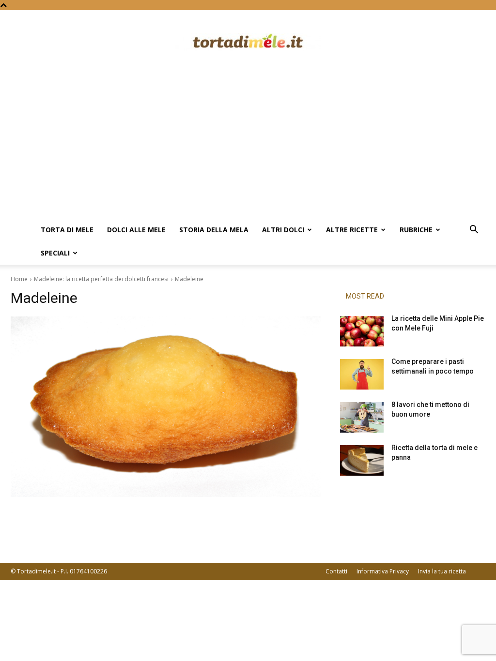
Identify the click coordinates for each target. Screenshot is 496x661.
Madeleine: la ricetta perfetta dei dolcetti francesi (101, 279)
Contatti (336, 571)
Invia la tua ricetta (442, 571)
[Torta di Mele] (248, 42)
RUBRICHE (416, 229)
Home (19, 279)
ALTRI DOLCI (283, 229)
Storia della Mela (213, 229)
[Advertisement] (248, 145)
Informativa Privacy (382, 571)
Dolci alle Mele (136, 229)
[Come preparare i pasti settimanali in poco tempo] (362, 374)
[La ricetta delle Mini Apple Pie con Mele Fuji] (362, 331)
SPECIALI (55, 252)
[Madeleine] (166, 406)
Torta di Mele (67, 229)
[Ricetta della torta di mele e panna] (362, 460)
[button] (473, 230)
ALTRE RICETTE (352, 229)
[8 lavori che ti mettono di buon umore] (362, 417)
